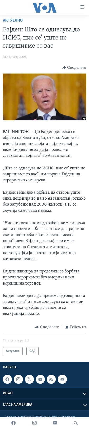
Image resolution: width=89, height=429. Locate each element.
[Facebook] (13, 423)
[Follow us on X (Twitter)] (29, 379)
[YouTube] (55, 423)
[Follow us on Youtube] (40, 379)
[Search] (76, 423)
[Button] (74, 67)
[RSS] (51, 379)
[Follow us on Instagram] (18, 379)
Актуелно (13, 21)
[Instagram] (34, 423)
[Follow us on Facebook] (7, 379)
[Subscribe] (62, 379)
